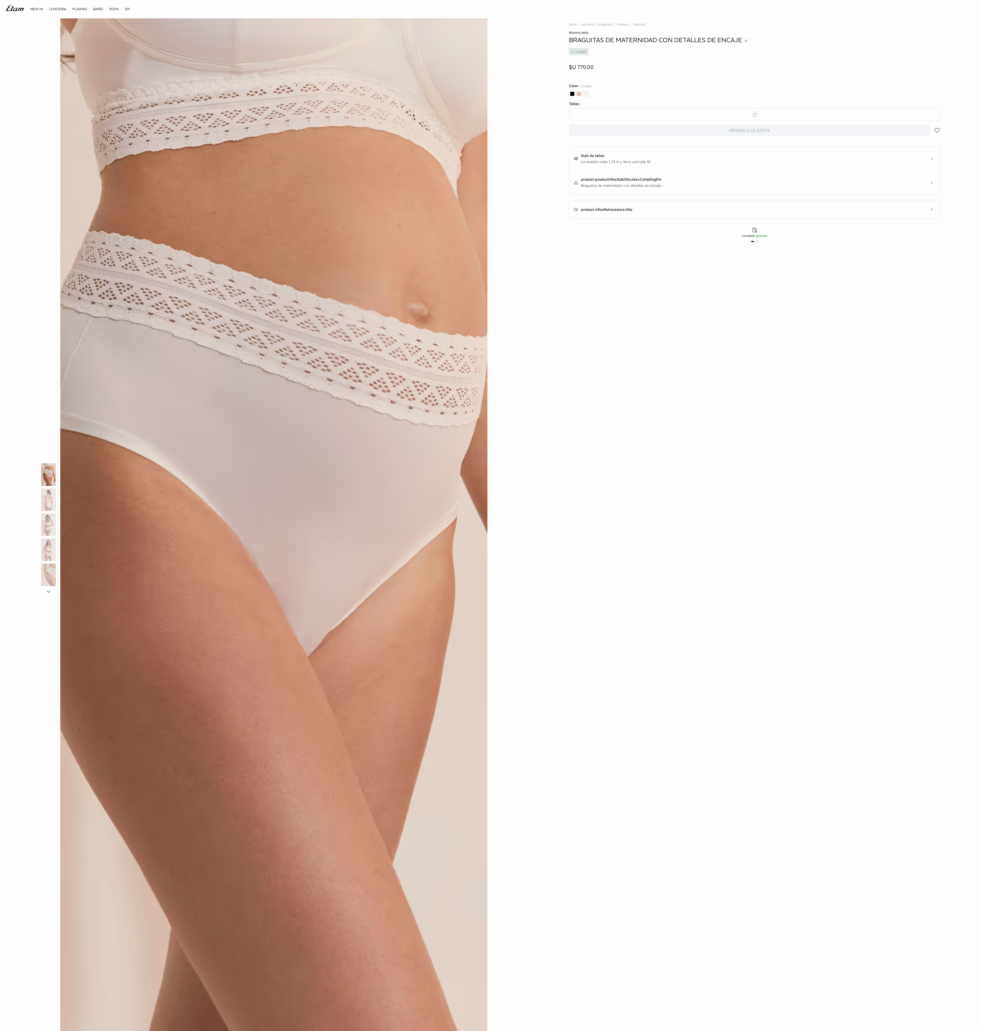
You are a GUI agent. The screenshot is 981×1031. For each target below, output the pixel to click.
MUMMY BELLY (579, 33)
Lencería (587, 24)
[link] (36, 9)
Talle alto (639, 24)
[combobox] (754, 114)
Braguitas (605, 24)
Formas (622, 24)
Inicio (573, 24)
